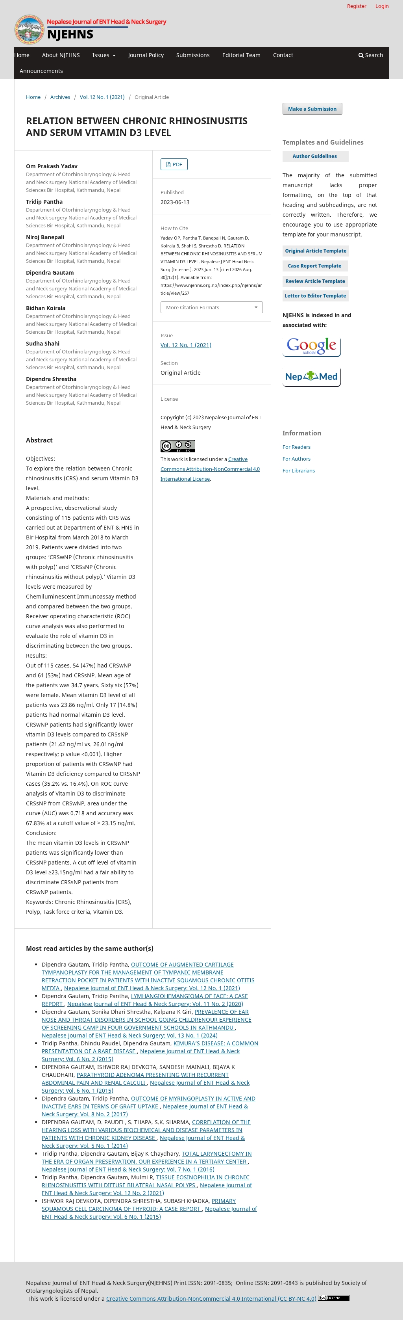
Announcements (41, 70)
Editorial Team (241, 55)
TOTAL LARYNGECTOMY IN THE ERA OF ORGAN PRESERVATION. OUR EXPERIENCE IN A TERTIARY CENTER (147, 1157)
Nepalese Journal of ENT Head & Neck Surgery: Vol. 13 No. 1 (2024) (130, 1035)
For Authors (297, 458)
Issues (101, 55)
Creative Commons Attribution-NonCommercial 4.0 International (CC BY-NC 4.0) (211, 1298)
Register (356, 5)
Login (382, 5)
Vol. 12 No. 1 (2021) (102, 96)
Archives (60, 96)
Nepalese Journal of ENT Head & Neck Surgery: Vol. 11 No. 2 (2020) (155, 1004)
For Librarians (299, 470)
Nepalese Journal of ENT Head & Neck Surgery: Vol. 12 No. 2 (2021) (147, 1189)
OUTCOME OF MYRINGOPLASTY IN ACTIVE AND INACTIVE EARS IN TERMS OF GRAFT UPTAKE (148, 1102)
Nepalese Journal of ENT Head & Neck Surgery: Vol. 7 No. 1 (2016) (128, 1169)
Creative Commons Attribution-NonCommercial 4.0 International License (210, 468)
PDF (177, 164)
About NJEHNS (61, 55)
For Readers (297, 446)
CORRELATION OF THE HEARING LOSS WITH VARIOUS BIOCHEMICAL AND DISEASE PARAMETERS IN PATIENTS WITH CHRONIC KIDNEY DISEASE (146, 1130)
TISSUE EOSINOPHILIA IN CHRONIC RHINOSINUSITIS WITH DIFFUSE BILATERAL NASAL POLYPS (146, 1181)
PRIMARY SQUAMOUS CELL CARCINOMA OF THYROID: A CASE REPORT (139, 1204)
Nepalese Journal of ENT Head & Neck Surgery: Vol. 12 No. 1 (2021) (152, 988)
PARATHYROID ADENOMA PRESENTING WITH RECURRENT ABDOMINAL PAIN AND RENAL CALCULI (135, 1078)
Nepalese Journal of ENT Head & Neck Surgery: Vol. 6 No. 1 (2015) (149, 1212)
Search (373, 55)
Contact (283, 55)
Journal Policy (146, 55)
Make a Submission (312, 108)
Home (22, 55)
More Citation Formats (192, 307)
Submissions (193, 55)
